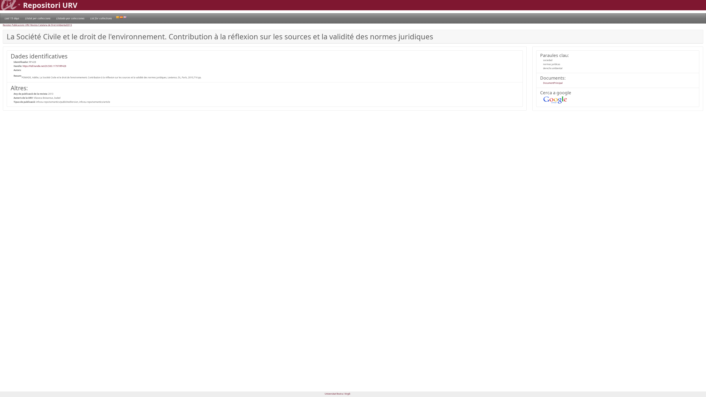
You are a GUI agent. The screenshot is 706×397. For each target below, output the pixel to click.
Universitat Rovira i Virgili (337, 393)
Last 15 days (12, 18)
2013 (69, 25)
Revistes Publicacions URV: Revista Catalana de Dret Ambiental (35, 25)
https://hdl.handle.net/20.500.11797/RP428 (44, 66)
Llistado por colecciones (70, 18)
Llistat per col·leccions (37, 18)
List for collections (101, 18)
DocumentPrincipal (553, 83)
